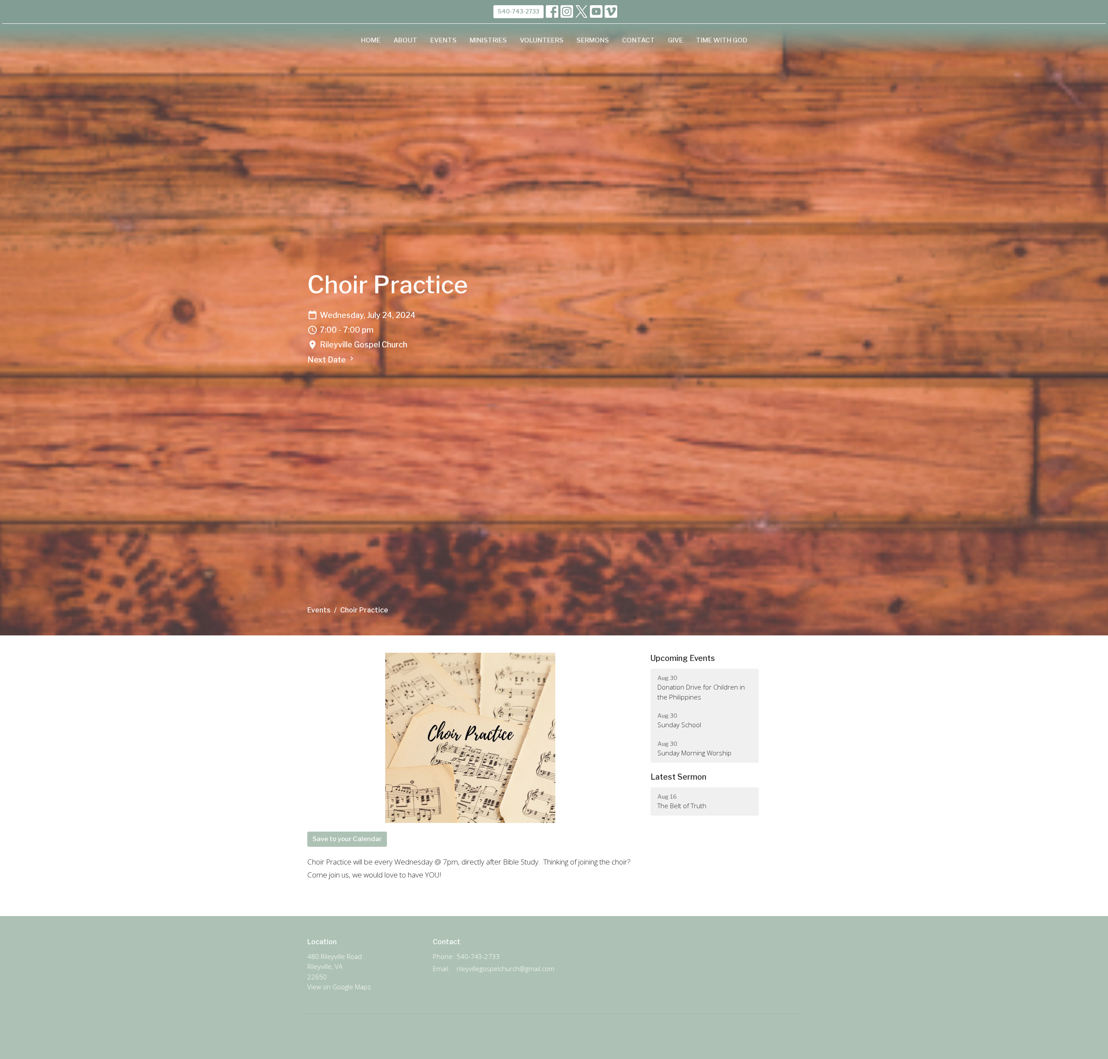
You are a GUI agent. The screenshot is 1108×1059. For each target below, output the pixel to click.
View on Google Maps (339, 986)
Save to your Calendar (347, 839)
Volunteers (542, 40)
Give (675, 40)
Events (443, 40)
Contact (638, 40)
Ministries (488, 40)
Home (370, 40)
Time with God (721, 40)
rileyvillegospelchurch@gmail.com (505, 968)
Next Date (327, 359)
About (405, 40)
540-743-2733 (518, 11)
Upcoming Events (683, 658)
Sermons (593, 40)
